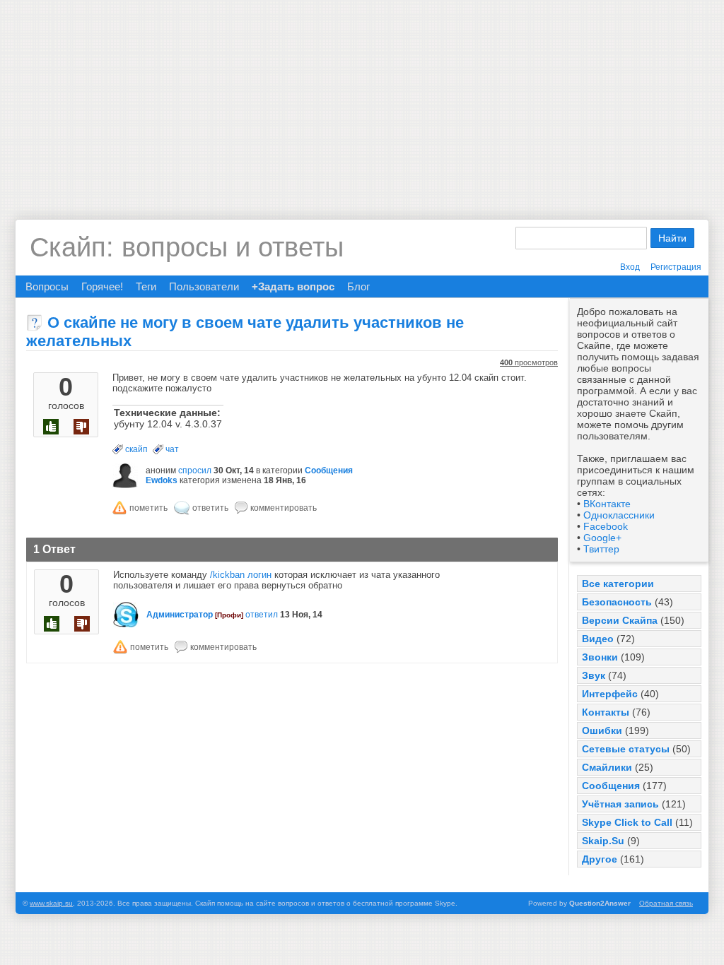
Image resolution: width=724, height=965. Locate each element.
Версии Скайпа (620, 620)
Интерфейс (610, 693)
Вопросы (47, 286)
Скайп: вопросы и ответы (187, 247)
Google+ (602, 537)
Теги (146, 286)
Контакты (605, 712)
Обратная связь (666, 903)
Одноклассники (619, 515)
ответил (261, 615)
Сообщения (611, 785)
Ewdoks (161, 480)
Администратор (179, 615)
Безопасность (617, 602)
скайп (136, 449)
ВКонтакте (607, 503)
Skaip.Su (603, 840)
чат (172, 449)
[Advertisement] (362, 99)
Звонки (600, 657)
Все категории (618, 583)
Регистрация (675, 267)
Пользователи (204, 286)
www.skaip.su (51, 903)
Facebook (605, 526)
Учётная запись (620, 804)
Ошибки (602, 730)
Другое (599, 859)
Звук (593, 675)
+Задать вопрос (293, 286)
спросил (194, 470)
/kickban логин (241, 574)
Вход (630, 267)
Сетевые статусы (626, 748)
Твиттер (601, 549)
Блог (358, 286)
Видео (598, 638)
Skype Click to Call (627, 822)
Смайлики (607, 767)
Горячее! (102, 286)
